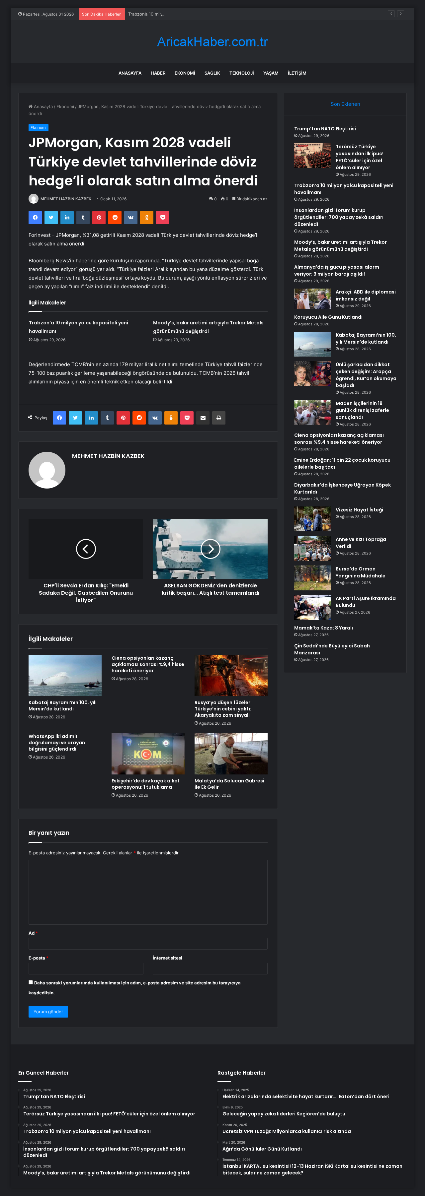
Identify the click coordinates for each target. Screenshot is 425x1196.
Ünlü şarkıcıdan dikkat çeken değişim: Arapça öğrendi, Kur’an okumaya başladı (366, 375)
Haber (158, 73)
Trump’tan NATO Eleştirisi (325, 128)
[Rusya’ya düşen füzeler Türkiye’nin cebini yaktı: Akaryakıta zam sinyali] (231, 675)
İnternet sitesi (167, 958)
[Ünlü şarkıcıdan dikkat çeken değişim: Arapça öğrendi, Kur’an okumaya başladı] (312, 373)
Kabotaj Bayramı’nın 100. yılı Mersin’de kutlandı (63, 705)
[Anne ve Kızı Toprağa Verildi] (312, 548)
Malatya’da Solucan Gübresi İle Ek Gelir (229, 783)
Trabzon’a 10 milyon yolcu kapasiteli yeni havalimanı (180, 14)
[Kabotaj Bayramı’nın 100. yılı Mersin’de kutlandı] (65, 675)
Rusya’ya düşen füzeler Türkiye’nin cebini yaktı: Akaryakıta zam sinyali (223, 708)
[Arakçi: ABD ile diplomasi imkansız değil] (312, 299)
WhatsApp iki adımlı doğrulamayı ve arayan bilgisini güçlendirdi (57, 742)
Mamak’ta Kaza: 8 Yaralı (323, 628)
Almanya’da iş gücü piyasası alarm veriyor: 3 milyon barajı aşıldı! (336, 270)
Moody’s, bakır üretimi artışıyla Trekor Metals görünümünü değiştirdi (340, 245)
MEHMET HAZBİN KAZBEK (66, 198)
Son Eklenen (345, 104)
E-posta (38, 958)
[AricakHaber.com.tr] (212, 41)
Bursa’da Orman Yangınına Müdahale (360, 572)
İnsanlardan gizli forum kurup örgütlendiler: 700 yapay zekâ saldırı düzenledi (338, 217)
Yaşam (271, 73)
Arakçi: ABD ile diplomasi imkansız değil (366, 295)
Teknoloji (241, 73)
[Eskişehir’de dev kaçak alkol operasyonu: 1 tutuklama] (148, 753)
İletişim (297, 73)
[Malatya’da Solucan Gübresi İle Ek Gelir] (231, 753)
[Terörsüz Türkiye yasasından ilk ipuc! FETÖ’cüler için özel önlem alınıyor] (312, 155)
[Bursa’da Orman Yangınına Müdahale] (312, 577)
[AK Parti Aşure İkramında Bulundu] (312, 607)
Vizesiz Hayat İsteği (359, 509)
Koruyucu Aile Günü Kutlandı (328, 317)
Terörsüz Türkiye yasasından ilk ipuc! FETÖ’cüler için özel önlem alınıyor (359, 157)
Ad (33, 933)
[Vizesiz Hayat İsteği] (312, 518)
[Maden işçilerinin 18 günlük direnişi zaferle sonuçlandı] (312, 412)
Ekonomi (185, 73)
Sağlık (212, 73)
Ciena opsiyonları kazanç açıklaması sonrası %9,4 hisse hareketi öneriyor (148, 664)
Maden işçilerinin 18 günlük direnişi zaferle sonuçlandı (362, 410)
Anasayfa (130, 73)
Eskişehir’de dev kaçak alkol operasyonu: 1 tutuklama (145, 783)
